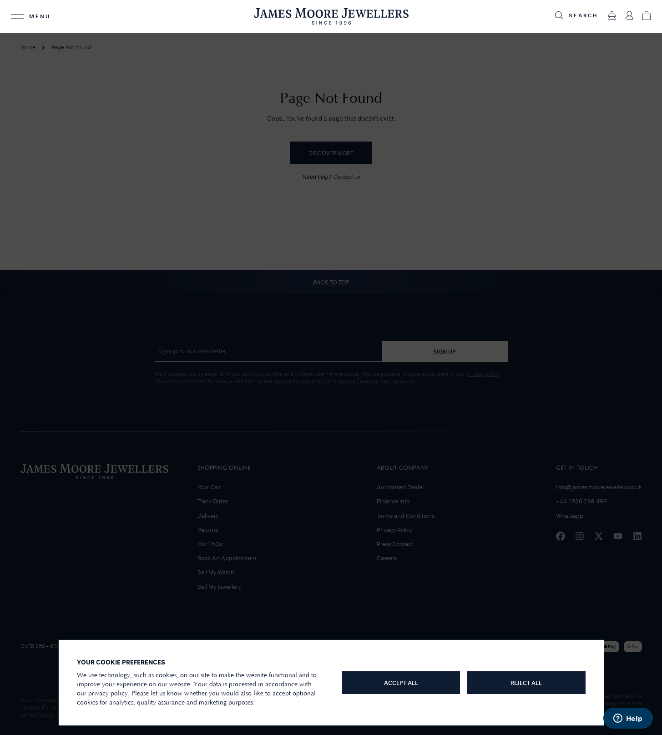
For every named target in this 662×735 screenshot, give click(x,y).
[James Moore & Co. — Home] (331, 16)
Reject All (526, 683)
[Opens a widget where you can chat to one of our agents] (628, 719)
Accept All (401, 683)
